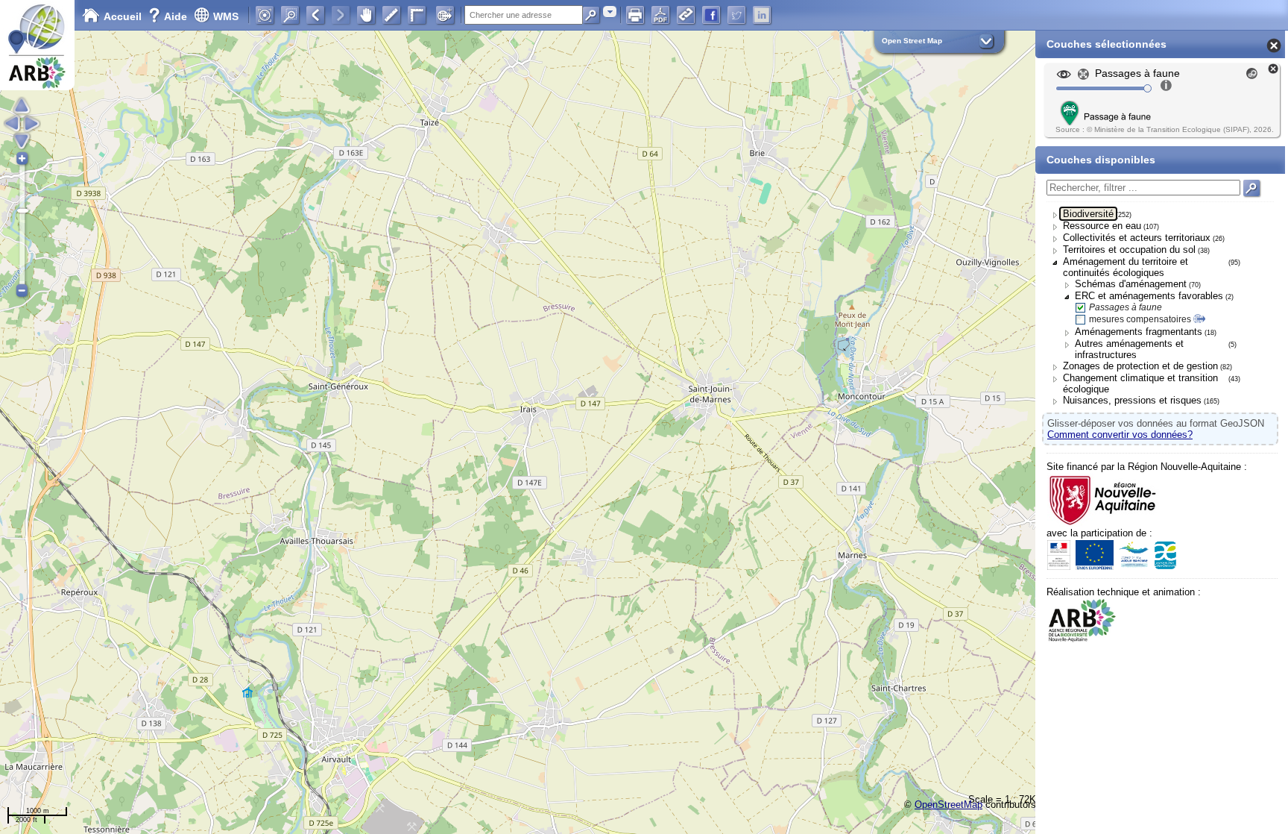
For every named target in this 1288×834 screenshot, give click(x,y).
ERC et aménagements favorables (1149, 295)
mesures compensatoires (1140, 319)
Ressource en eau (1102, 225)
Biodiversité (1088, 213)
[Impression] (635, 15)
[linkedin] (762, 15)
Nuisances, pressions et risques (1132, 400)
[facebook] (711, 15)
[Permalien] (686, 15)
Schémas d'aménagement (1131, 283)
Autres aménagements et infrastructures (1129, 349)
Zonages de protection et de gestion (1140, 365)
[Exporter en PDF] (660, 15)
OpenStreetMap (948, 804)
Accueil (123, 16)
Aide (169, 16)
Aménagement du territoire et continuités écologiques (1125, 267)
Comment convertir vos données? (1120, 434)
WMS (226, 16)
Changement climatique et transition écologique (1140, 383)
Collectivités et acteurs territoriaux (1136, 237)
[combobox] (609, 11)
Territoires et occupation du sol (1129, 249)
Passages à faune (1125, 307)
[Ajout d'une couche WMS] (445, 15)
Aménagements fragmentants (1138, 331)
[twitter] (736, 15)
